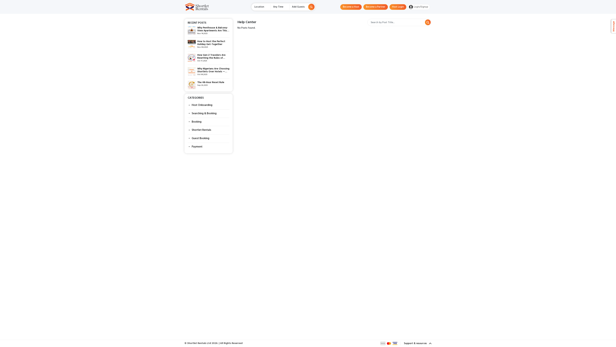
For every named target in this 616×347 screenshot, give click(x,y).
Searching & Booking (204, 113)
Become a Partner (375, 7)
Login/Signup (421, 7)
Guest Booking (200, 138)
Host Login (398, 7)
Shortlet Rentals (201, 130)
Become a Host (351, 7)
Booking (196, 122)
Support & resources (415, 343)
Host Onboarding (202, 105)
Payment (197, 147)
